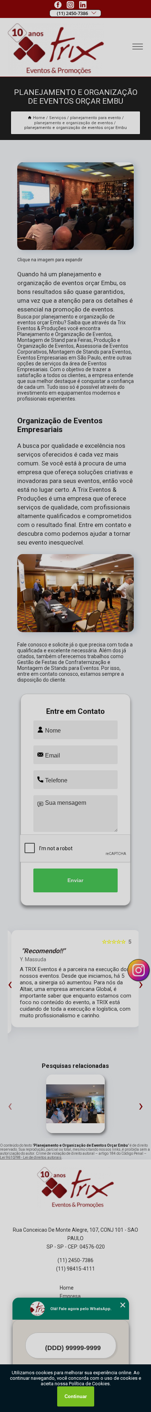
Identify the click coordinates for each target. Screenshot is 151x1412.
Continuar (76, 1396)
